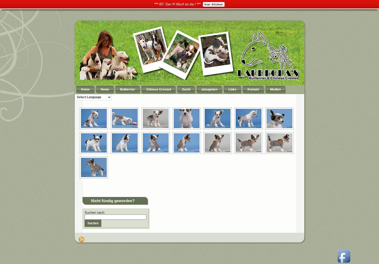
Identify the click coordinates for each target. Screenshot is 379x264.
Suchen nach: (95, 212)
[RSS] (81, 239)
